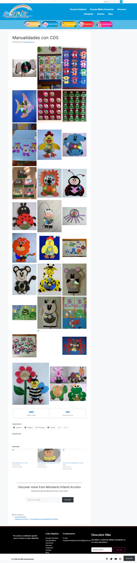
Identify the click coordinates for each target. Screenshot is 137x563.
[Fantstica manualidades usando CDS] (74, 455)
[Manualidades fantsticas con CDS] (49, 455)
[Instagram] (120, 559)
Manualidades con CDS (20, 463)
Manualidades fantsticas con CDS (49, 463)
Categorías (88, 14)
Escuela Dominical (78, 9)
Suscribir (67, 500)
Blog (110, 14)
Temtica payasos (20, 517)
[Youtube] (116, 559)
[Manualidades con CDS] (24, 455)
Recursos (122, 9)
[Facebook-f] (107, 559)
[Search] (121, 1)
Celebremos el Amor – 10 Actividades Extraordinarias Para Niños (36, 519)
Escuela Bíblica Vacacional (102, 9)
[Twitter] (111, 559)
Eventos (100, 14)
